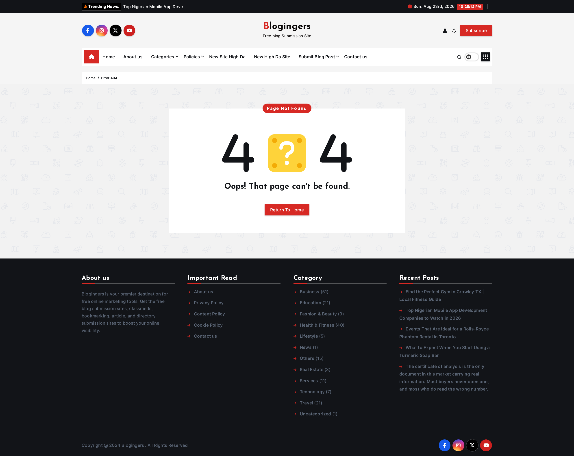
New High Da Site (272, 56)
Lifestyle (309, 336)
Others (307, 358)
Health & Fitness (317, 325)
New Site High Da (227, 56)
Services (309, 380)
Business (310, 291)
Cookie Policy (208, 325)
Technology (312, 391)
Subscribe (476, 30)
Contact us (355, 56)
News (306, 347)
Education (310, 302)
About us (133, 56)
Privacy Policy (209, 302)
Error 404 (109, 78)
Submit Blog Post (317, 56)
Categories (162, 56)
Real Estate (311, 369)
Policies (192, 56)
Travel (306, 403)
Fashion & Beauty (318, 314)
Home (108, 56)
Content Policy (209, 314)
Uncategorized (315, 414)
